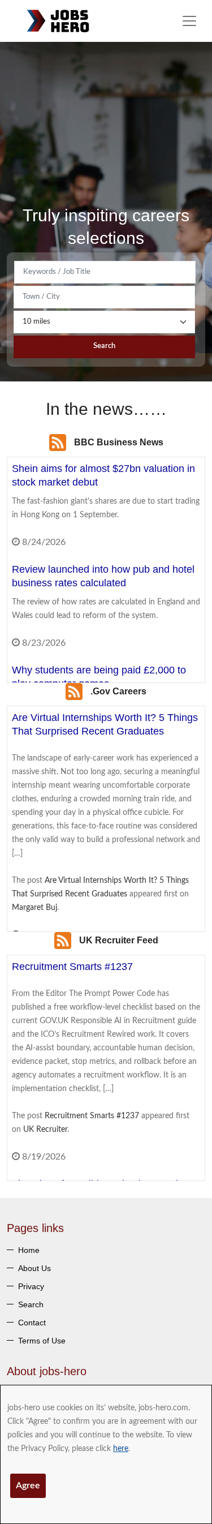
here (120, 1449)
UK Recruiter (45, 1130)
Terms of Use (42, 1340)
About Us (34, 1268)
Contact (32, 1322)
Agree (28, 1485)
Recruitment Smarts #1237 (92, 1116)
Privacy (31, 1286)
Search (104, 346)
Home (29, 1250)
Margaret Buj (34, 908)
